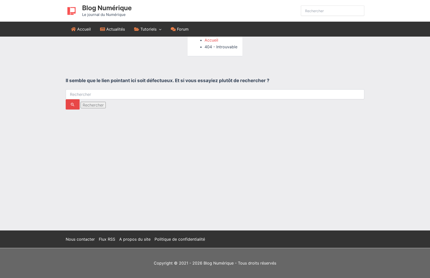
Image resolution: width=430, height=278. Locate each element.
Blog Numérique (107, 8)
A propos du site (135, 239)
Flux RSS (107, 239)
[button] (159, 29)
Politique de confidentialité (180, 239)
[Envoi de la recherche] (73, 104)
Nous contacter (80, 239)
